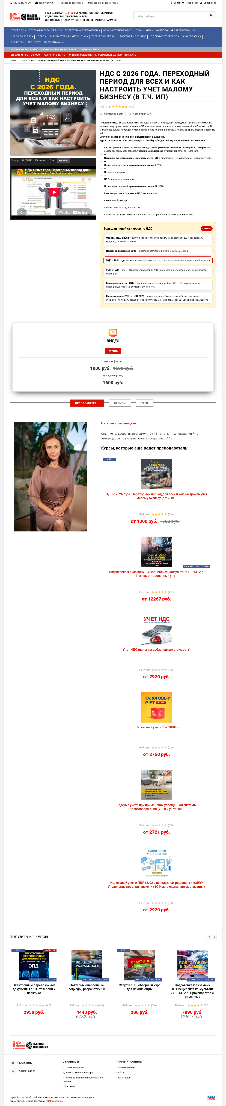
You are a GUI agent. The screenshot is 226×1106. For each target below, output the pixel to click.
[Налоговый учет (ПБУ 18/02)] (156, 707)
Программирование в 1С (45, 30)
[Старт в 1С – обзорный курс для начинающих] (139, 965)
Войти (120, 1072)
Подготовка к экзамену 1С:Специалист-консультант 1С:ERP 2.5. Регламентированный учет (156, 574)
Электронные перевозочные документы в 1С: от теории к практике (34, 989)
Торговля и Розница (133, 36)
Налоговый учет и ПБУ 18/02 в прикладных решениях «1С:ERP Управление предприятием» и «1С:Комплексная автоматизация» (156, 884)
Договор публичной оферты (79, 1072)
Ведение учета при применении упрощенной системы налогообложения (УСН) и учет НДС (157, 807)
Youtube (63, 160)
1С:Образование (55, 1101)
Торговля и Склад (103, 36)
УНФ (148, 30)
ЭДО (138, 30)
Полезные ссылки (74, 1067)
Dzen (52, 160)
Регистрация (124, 1077)
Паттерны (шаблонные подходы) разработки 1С (87, 987)
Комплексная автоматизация (175, 30)
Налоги (25, 60)
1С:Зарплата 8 (191, 36)
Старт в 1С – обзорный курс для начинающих (139, 987)
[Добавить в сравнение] (165, 461)
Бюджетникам (53, 42)
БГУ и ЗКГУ (34, 42)
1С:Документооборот (163, 36)
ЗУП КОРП (17, 42)
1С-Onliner (64, 1097)
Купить (113, 350)
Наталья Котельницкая (118, 423)
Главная (14, 60)
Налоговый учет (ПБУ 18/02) (156, 727)
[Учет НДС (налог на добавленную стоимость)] (156, 629)
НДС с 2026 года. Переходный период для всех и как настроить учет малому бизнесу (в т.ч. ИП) (156, 496)
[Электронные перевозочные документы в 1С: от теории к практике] (34, 965)
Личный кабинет (126, 1067)
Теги (144, 403)
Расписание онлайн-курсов (103, 3)
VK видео (40, 160)
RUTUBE (27, 160)
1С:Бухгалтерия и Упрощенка (68, 36)
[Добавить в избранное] (138, 461)
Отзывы (120, 403)
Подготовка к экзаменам (82, 30)
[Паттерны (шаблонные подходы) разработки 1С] (87, 965)
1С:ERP (40, 36)
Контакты (69, 1086)
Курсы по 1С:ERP (21, 36)
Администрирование (117, 30)
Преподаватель (87, 403)
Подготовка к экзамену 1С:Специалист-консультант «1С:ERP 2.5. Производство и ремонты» (192, 991)
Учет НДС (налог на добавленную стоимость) (157, 649)
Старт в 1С (18, 30)
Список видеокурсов (72, 3)
